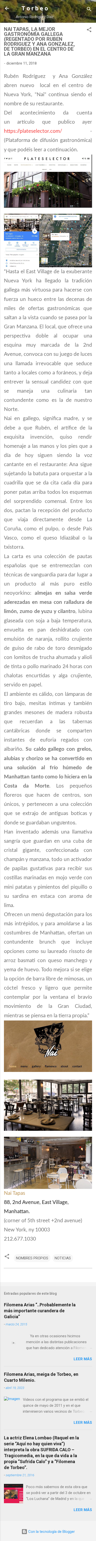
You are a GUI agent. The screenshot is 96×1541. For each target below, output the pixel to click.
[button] (89, 30)
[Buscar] (89, 10)
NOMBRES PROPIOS (32, 1258)
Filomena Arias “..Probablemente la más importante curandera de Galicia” (40, 1310)
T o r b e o (34, 8)
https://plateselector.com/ (33, 131)
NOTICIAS (63, 1258)
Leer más (83, 1359)
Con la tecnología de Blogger (51, 1531)
